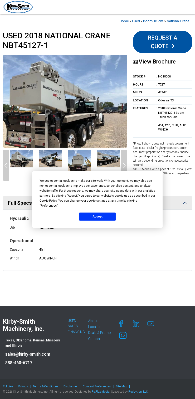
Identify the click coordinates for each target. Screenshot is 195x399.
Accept (97, 216)
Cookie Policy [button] (48, 200)
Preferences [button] (49, 205)
